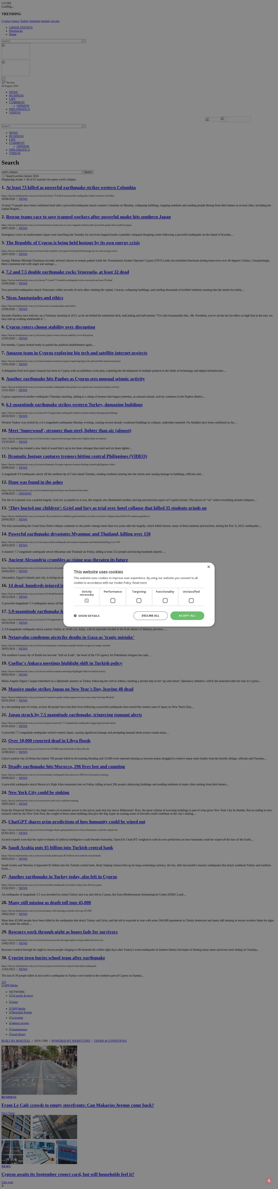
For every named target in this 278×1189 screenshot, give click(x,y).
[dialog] (139, 595)
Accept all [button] (187, 615)
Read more (139, 582)
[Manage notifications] (269, 1181)
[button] (86, 616)
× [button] (208, 567)
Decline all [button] (150, 615)
